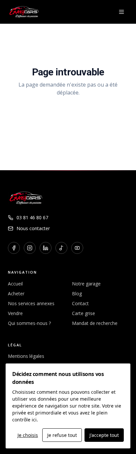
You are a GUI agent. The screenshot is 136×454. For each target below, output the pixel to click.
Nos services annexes (31, 303)
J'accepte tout (104, 435)
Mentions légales (26, 356)
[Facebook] (14, 248)
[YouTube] (77, 248)
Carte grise (83, 313)
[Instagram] (30, 248)
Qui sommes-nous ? (29, 323)
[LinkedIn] (45, 248)
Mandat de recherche (95, 323)
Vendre (15, 313)
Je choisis (27, 435)
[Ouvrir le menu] (121, 11)
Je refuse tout (62, 435)
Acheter (16, 293)
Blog (77, 293)
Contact (80, 303)
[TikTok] (61, 248)
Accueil (15, 283)
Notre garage (86, 283)
